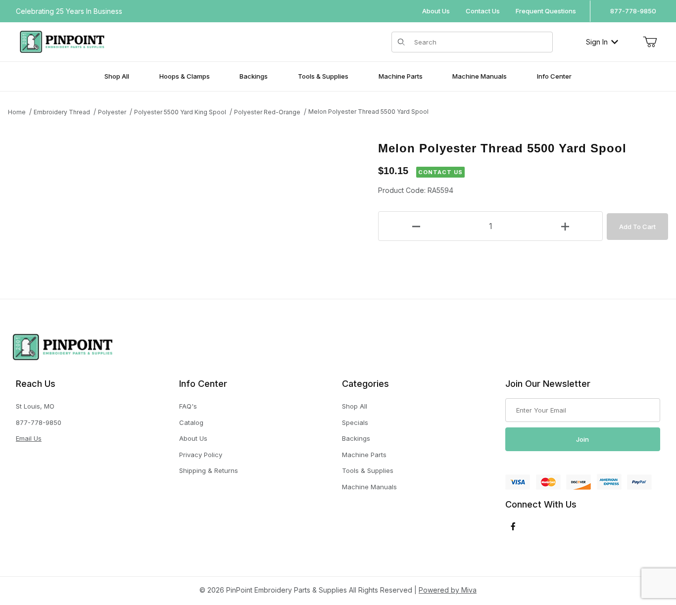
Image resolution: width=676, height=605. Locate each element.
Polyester (112, 112)
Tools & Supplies (367, 470)
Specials (355, 422)
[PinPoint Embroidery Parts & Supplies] (62, 41)
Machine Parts (364, 455)
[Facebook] (513, 526)
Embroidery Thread (62, 112)
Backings (356, 438)
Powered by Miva (448, 590)
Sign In (597, 42)
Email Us (29, 438)
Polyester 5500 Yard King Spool (180, 112)
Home (17, 112)
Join (582, 439)
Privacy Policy (200, 455)
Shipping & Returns (208, 470)
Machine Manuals (369, 487)
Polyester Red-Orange (267, 112)
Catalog (191, 422)
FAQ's (188, 406)
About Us (436, 11)
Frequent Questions (546, 11)
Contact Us (483, 11)
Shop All (354, 406)
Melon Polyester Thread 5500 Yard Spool (368, 111)
